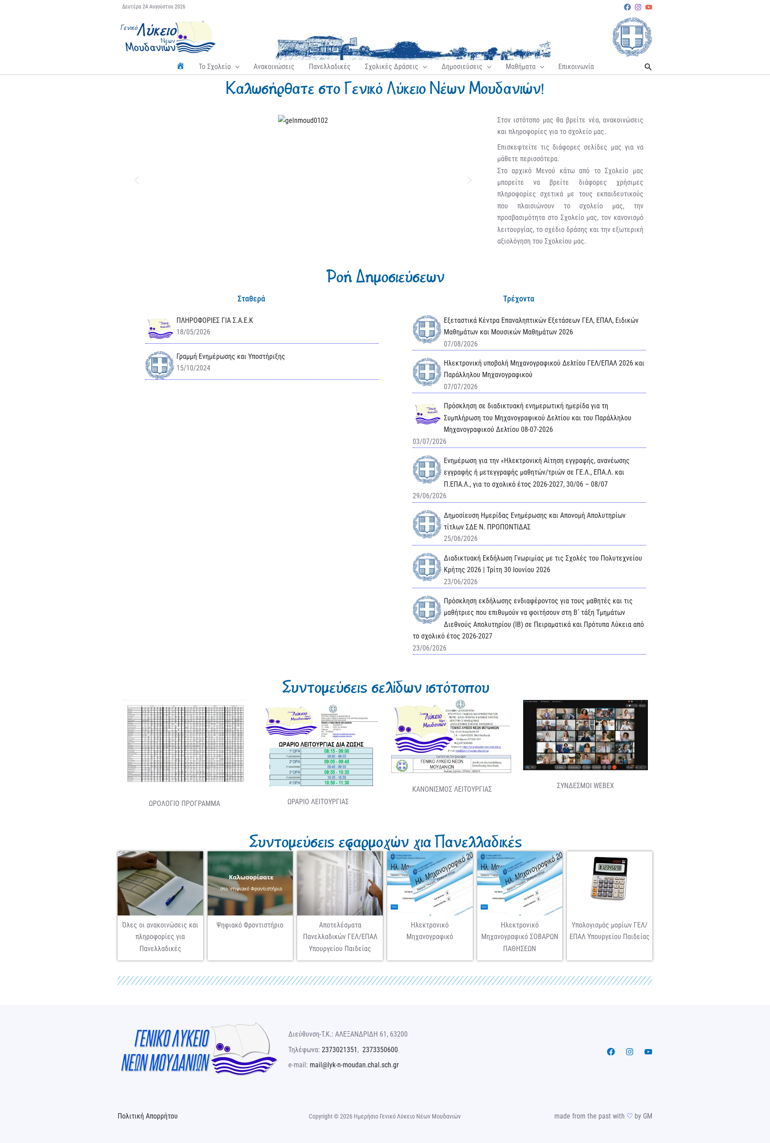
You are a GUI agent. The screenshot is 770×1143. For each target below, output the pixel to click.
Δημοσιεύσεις (462, 66)
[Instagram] (638, 7)
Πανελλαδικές (330, 66)
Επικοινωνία (576, 66)
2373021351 (339, 1049)
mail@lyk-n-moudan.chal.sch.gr (354, 1065)
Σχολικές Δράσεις (391, 66)
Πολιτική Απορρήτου (148, 1116)
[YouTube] (648, 7)
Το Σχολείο (215, 66)
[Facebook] (627, 7)
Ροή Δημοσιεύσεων (385, 276)
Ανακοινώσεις (274, 66)
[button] (235, 66)
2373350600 (380, 1049)
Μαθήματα (521, 66)
